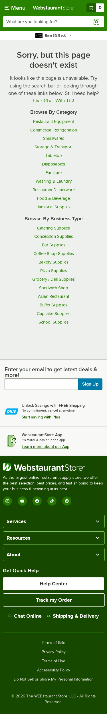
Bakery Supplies (53, 262)
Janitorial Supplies (53, 207)
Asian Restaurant (53, 296)
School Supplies (53, 322)
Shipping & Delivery (76, 616)
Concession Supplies (53, 236)
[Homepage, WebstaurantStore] (53, 8)
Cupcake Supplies (53, 313)
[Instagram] (7, 501)
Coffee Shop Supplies (53, 253)
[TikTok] (51, 501)
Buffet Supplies (53, 305)
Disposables (53, 164)
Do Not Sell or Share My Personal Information (54, 679)
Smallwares (53, 138)
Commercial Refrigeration (53, 130)
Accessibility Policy (53, 670)
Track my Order (54, 600)
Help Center (53, 584)
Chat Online (28, 616)
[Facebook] (37, 501)
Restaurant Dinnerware (54, 190)
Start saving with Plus (41, 417)
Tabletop (53, 155)
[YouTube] (22, 501)
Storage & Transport (53, 147)
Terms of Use (53, 661)
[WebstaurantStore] (53, 467)
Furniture (53, 172)
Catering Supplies (53, 228)
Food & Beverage (53, 198)
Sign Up (90, 384)
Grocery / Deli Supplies (53, 279)
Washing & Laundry (54, 181)
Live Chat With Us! (53, 100)
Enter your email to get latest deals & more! (51, 372)
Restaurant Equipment (53, 121)
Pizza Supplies (53, 270)
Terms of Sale (53, 643)
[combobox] (53, 21)
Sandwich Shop (53, 288)
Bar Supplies (53, 245)
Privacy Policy (54, 652)
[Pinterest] (66, 501)
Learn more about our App (45, 446)
